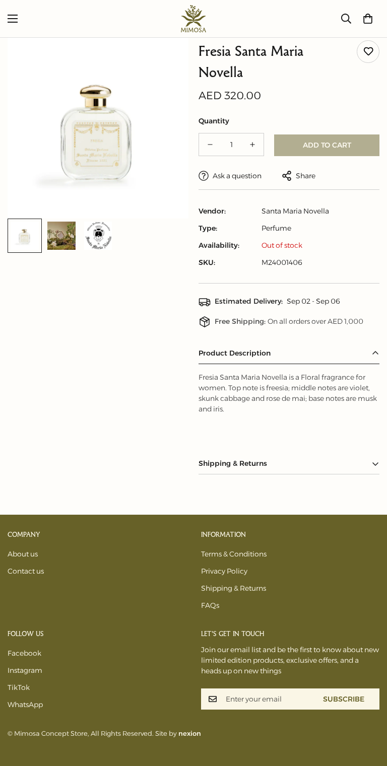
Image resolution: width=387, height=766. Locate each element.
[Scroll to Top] (367, 711)
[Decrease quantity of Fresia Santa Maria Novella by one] (210, 144)
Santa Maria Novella (295, 211)
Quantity (214, 120)
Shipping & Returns (233, 588)
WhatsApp (25, 704)
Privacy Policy (224, 571)
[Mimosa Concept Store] (193, 18)
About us (23, 554)
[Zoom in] (167, 59)
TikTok (19, 687)
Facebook (24, 653)
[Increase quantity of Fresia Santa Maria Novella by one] (252, 144)
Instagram (25, 670)
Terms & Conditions (234, 554)
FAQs (210, 605)
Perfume (276, 228)
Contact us (26, 571)
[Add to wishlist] (368, 51)
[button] (367, 18)
